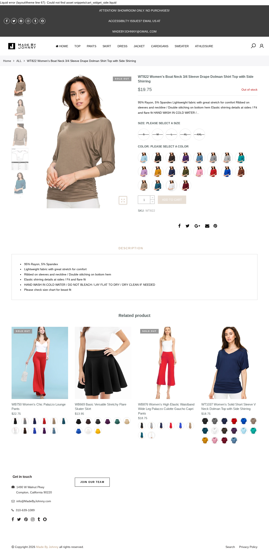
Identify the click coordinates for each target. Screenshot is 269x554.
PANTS (91, 46)
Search (230, 547)
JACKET (139, 46)
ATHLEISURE (204, 46)
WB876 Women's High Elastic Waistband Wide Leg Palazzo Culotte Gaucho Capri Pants (166, 409)
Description (131, 248)
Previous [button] (40, 141)
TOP (77, 46)
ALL (19, 61)
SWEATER (182, 46)
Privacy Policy (248, 547)
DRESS (122, 46)
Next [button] (121, 141)
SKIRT (107, 46)
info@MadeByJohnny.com (33, 501)
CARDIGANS (159, 46)
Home (7, 61)
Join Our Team (92, 482)
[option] (80, 141)
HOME (63, 46)
